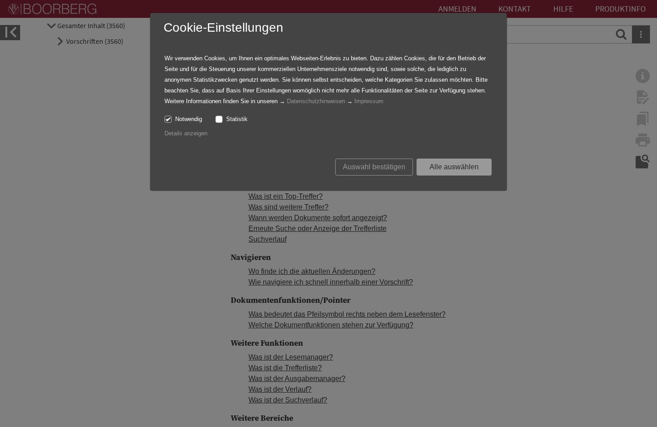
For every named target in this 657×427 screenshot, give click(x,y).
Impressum (368, 101)
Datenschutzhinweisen (316, 101)
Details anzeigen (185, 133)
